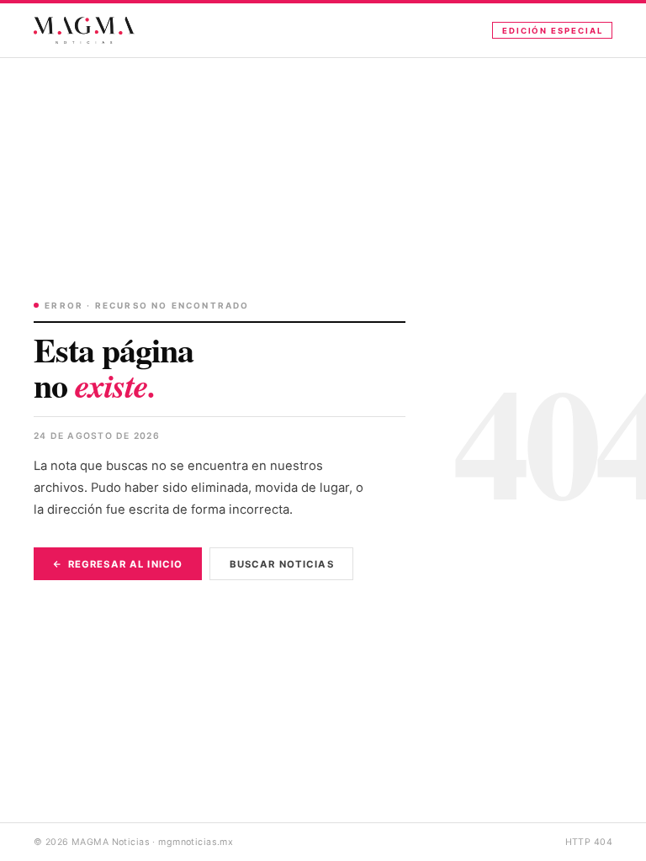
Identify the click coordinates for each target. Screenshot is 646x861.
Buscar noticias (282, 564)
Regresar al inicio (125, 564)
